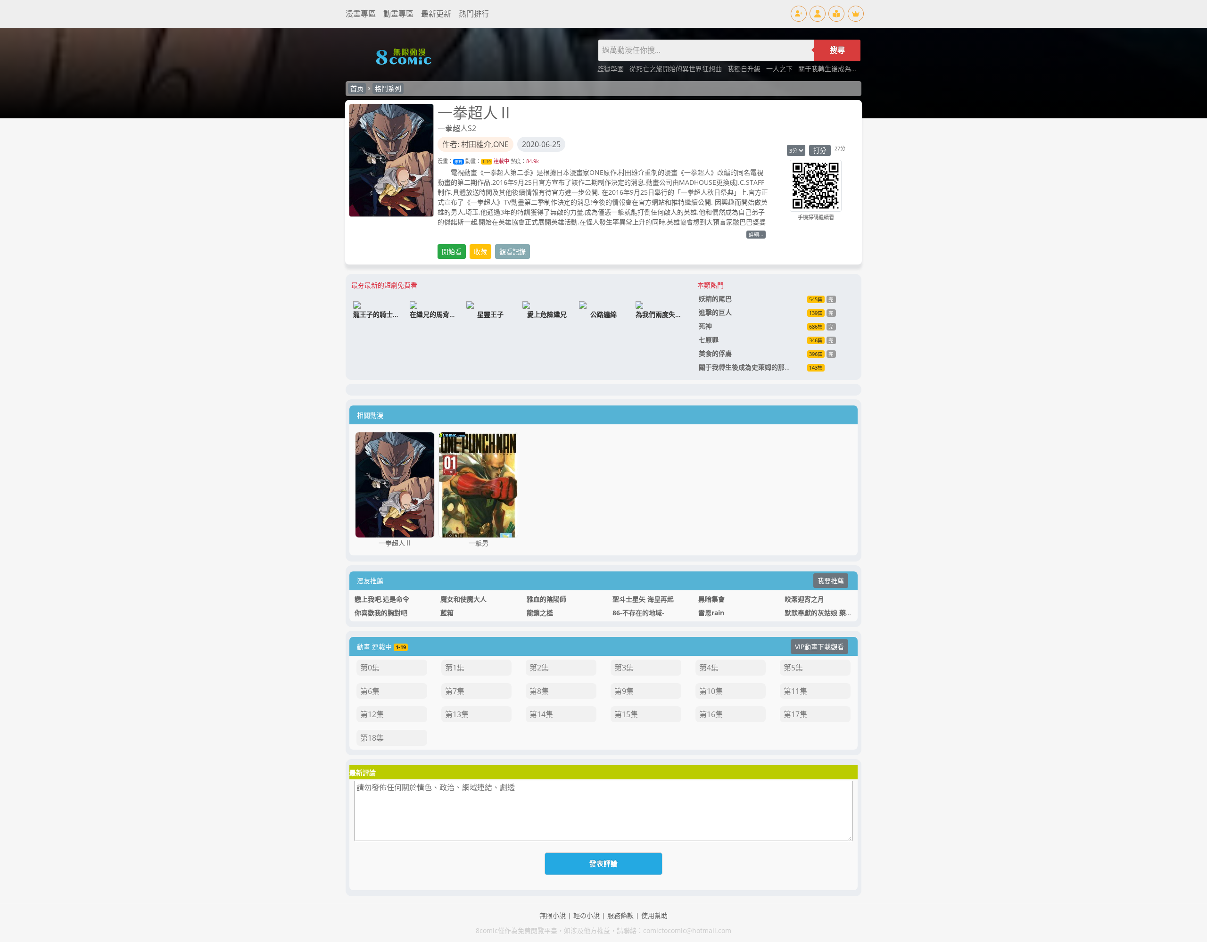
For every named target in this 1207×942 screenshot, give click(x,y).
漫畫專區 (361, 13)
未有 (458, 161)
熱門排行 (474, 13)
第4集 (709, 667)
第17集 (795, 714)
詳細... (756, 234)
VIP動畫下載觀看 (819, 646)
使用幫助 (654, 915)
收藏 (480, 251)
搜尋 (837, 50)
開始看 (452, 251)
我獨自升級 (745, 68)
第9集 (624, 691)
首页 (357, 88)
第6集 (370, 691)
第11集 (795, 691)
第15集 (626, 714)
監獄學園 (611, 68)
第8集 (539, 691)
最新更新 (436, 13)
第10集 (711, 691)
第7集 (454, 691)
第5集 (793, 667)
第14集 (541, 714)
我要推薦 (831, 580)
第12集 (372, 714)
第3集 (624, 667)
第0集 (370, 667)
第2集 (539, 667)
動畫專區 (398, 13)
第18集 (372, 738)
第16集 (711, 714)
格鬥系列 (388, 88)
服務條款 (620, 915)
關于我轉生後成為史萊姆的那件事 (847, 68)
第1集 (454, 667)
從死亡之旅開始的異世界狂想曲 (676, 68)
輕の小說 (586, 915)
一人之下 (780, 68)
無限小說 (552, 915)
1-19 (486, 161)
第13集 (457, 714)
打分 (820, 150)
